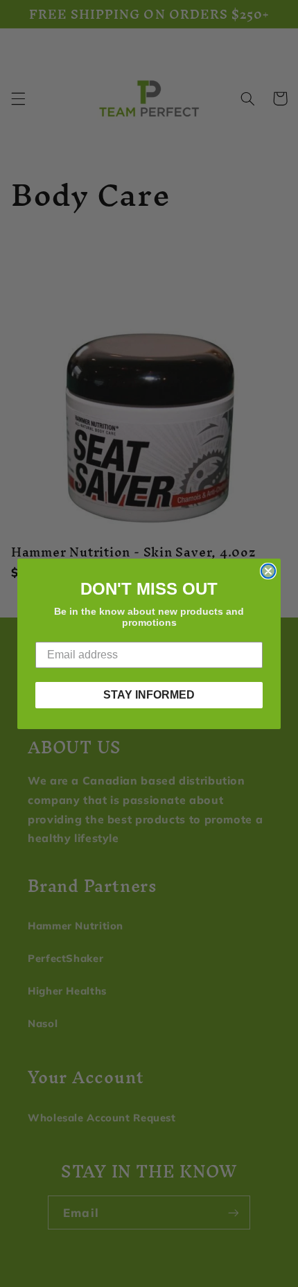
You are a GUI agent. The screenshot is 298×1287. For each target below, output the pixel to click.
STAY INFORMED (149, 695)
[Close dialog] (268, 571)
